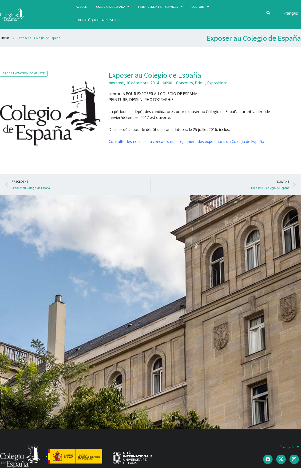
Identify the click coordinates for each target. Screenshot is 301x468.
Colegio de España (110, 6)
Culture (198, 6)
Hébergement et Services (158, 6)
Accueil (81, 6)
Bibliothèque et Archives (96, 20)
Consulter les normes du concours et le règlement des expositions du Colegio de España (186, 141)
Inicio (5, 38)
